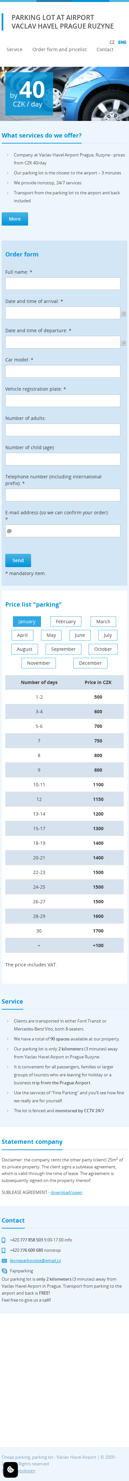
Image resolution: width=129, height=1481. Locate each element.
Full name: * (18, 272)
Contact (105, 49)
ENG (122, 42)
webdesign (24, 1471)
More (15, 219)
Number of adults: (25, 418)
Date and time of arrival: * (34, 301)
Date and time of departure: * (38, 330)
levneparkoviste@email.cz (35, 1260)
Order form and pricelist (59, 49)
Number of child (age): (30, 447)
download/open (66, 1192)
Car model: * (19, 359)
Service (14, 49)
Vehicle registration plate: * (35, 389)
